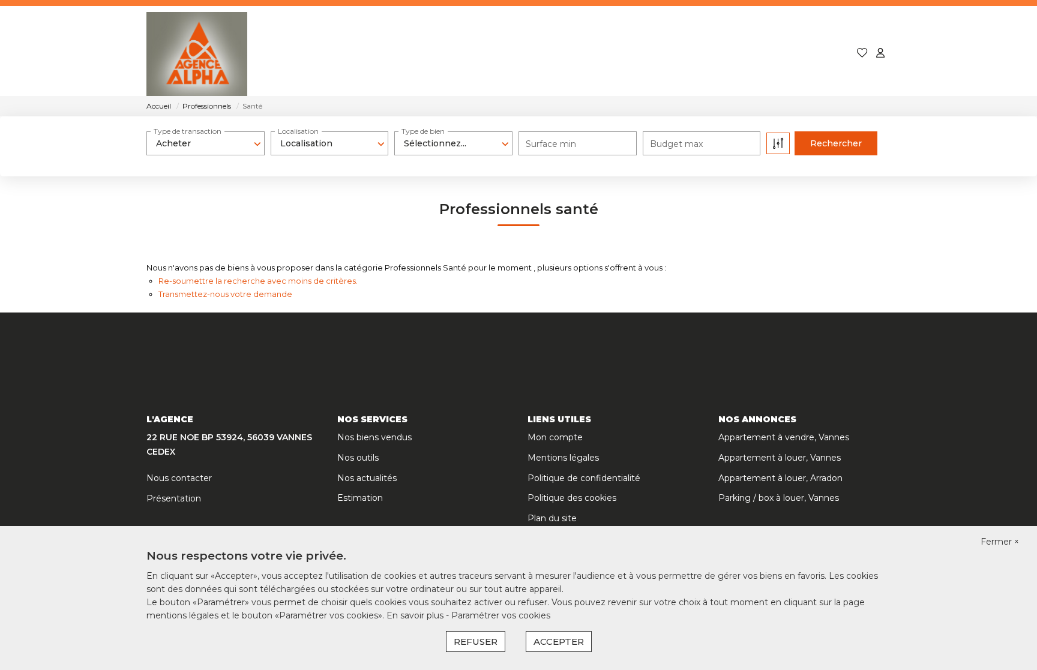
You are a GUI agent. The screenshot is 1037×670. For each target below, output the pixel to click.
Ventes (364, 53)
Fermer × (1000, 541)
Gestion (581, 53)
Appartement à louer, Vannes (779, 457)
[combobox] (205, 143)
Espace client (801, 53)
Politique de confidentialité (584, 478)
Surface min (551, 144)
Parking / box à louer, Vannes (778, 497)
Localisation (298, 131)
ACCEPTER (559, 641)
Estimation (360, 497)
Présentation (173, 498)
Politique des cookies (572, 497)
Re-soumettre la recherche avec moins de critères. (258, 281)
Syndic (638, 53)
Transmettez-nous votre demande (225, 294)
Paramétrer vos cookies (500, 615)
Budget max (676, 144)
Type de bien (423, 131)
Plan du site (552, 518)
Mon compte (555, 437)
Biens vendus (507, 53)
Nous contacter (179, 478)
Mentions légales (563, 457)
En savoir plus (416, 615)
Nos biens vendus (374, 437)
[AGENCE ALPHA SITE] (196, 54)
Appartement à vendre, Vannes (783, 437)
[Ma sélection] (862, 54)
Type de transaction (187, 131)
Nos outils (358, 457)
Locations (427, 53)
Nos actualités (367, 478)
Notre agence (711, 53)
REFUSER (475, 641)
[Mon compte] (880, 54)
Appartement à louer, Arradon (780, 478)
